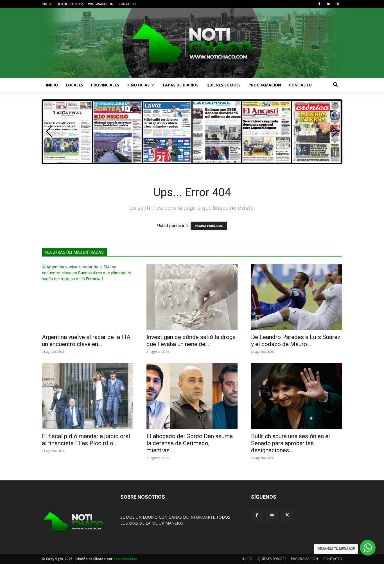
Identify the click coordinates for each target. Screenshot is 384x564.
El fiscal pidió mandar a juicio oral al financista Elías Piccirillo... (86, 440)
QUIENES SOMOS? (70, 4)
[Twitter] (338, 4)
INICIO (46, 4)
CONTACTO (127, 4)
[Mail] (328, 4)
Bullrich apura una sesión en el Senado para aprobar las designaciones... (290, 443)
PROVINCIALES (105, 85)
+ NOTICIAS (138, 85)
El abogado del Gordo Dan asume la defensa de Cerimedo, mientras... (189, 443)
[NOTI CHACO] (192, 43)
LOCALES (74, 85)
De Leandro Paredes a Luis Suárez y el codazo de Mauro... (295, 340)
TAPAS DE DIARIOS (180, 85)
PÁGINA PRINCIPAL (209, 226)
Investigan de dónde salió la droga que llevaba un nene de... (191, 340)
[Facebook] (319, 4)
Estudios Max (125, 558)
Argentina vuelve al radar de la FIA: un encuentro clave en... (87, 340)
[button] (335, 85)
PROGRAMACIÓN (100, 4)
